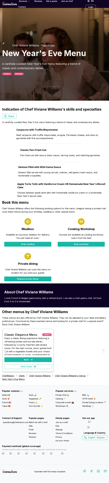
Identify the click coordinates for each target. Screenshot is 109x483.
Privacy (59, 437)
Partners (32, 437)
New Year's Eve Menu (13, 379)
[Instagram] (84, 471)
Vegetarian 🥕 (35, 399)
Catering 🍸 (61, 399)
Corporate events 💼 (65, 402)
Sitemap (59, 429)
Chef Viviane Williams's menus (70, 375)
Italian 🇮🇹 (6, 395)
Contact (22, 7)
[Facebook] (91, 471)
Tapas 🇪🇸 (6, 406)
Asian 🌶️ (32, 395)
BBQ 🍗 (85, 395)
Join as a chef (62, 422)
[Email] (105, 471)
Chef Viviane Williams (40, 375)
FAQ (57, 426)
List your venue (62, 440)
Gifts (31, 426)
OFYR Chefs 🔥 (89, 399)
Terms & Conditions (64, 433)
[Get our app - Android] (94, 427)
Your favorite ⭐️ (36, 406)
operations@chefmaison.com (15, 422)
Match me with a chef (38, 422)
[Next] (103, 350)
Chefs (22, 375)
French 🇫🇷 (6, 402)
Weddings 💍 (88, 406)
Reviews (32, 433)
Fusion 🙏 (33, 402)
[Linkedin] (98, 471)
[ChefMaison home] (9, 472)
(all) (21, 391)
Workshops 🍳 (62, 406)
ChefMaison (8, 375)
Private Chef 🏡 (62, 395)
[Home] (9, 4)
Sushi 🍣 (6, 399)
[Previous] (5, 350)
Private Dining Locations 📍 (94, 402)
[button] (9, 116)
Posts (31, 429)
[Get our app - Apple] (94, 422)
